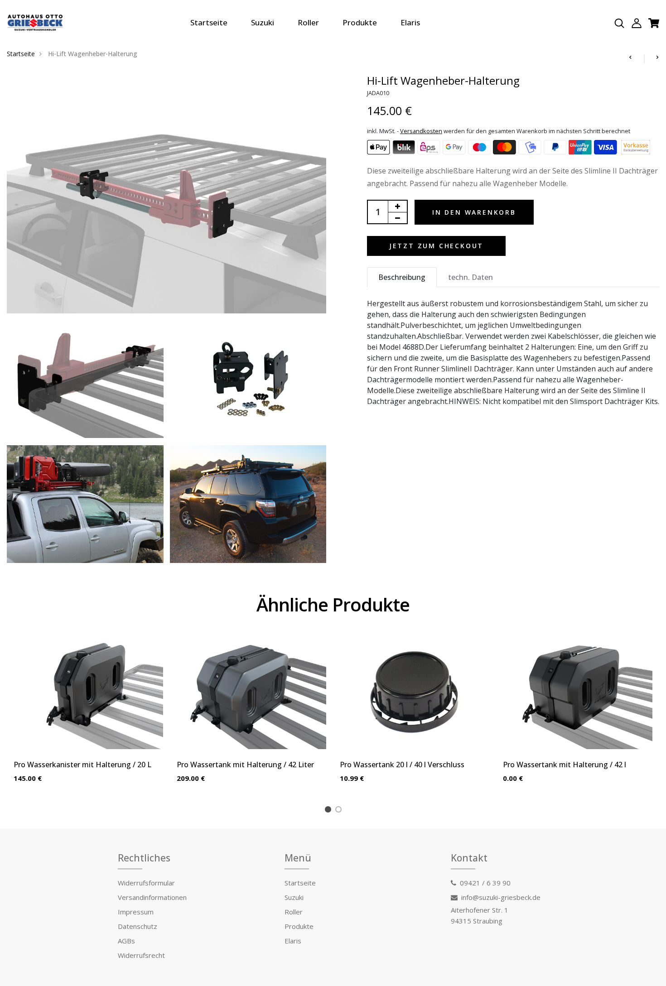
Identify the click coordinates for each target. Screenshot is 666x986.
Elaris (410, 22)
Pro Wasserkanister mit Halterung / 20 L (82, 765)
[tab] (402, 277)
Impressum (136, 911)
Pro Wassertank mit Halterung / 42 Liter (245, 765)
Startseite (208, 22)
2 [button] (340, 811)
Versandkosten (421, 131)
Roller (308, 22)
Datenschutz (137, 926)
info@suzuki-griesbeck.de (501, 897)
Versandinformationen (152, 897)
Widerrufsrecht (141, 955)
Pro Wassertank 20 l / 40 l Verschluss (402, 765)
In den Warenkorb (474, 212)
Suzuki (262, 22)
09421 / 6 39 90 (485, 882)
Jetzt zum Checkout (436, 245)
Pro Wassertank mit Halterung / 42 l (564, 765)
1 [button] (329, 811)
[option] (88, 717)
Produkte (360, 22)
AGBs (126, 940)
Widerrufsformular (146, 882)
